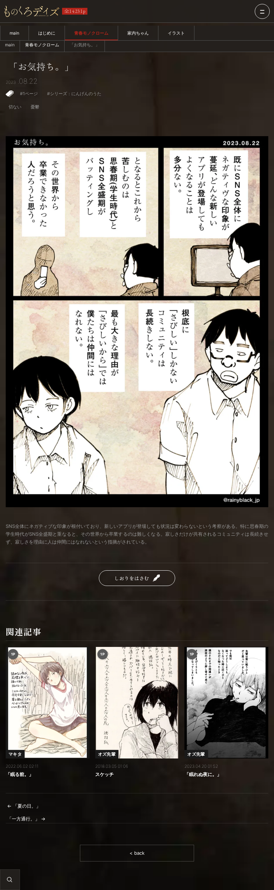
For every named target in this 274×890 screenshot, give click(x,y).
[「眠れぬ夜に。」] (226, 702)
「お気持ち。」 (41, 67)
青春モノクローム (91, 33)
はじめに (46, 33)
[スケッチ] (137, 702)
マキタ (15, 754)
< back (137, 853)
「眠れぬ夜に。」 (203, 774)
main (14, 33)
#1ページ (29, 93)
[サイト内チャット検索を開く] (9, 880)
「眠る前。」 (20, 774)
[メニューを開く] (262, 11)
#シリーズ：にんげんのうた (74, 93)
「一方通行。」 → (26, 819)
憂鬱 (35, 106)
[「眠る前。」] (48, 702)
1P (13, 654)
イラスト (176, 33)
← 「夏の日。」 (24, 806)
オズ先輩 (107, 754)
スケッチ (104, 774)
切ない (15, 106)
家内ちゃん (138, 33)
